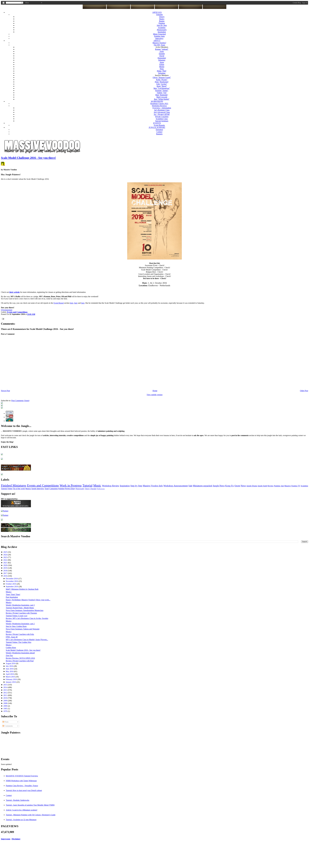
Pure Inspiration (12, 597)
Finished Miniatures (13, 485)
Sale (190, 485)
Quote (237, 485)
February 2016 (11, 679)
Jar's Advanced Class (162, 112)
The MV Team (159, 45)
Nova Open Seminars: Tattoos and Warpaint (22, 629)
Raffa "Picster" (162, 80)
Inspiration (162, 32)
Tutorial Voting (6, 489)
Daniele (162, 54)
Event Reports (159, 125)
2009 (5, 701)
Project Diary (70, 489)
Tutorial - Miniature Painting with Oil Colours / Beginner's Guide (30, 815)
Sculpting (161, 28)
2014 (5, 687)
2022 (5, 560)
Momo (161, 67)
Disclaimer (16, 839)
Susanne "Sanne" (161, 90)
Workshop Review (110, 485)
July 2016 (10, 666)
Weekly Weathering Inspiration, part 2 (20, 624)
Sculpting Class (162, 119)
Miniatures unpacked (202, 485)
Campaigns (53, 489)
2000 (5, 706)
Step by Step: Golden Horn (16, 626)
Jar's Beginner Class (161, 110)
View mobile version (154, 395)
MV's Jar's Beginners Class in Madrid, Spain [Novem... (27, 640)
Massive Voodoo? (159, 43)
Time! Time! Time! (13, 594)
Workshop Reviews (159, 106)
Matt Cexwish (161, 97)
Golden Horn (11, 648)
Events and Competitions (43, 485)
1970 (5, 711)
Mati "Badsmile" (161, 95)
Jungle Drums (251, 486)
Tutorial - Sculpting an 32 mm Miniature (21, 820)
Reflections (101, 489)
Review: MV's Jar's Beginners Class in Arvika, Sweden (27, 618)
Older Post (304, 391)
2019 (5, 568)
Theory (162, 17)
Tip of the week (19, 489)
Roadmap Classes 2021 (159, 104)
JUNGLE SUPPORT (157, 127)
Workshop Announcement (175, 485)
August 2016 (11, 663)
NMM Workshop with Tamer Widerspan (21, 781)
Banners (159, 134)
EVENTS (157, 123)
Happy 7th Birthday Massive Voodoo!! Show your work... (28, 600)
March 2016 (10, 677)
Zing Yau (9, 655)
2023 (5, 557)
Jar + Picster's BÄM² (162, 114)
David (161, 56)
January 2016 (11, 682)
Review (271, 486)
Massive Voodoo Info (153, 485)
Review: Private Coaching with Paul (20, 661)
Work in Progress (71, 485)
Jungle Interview (37, 489)
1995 (5, 709)
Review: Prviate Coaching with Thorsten (21, 613)
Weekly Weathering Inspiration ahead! (20, 653)
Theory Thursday (91, 489)
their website (14, 292)
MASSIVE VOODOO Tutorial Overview (22, 776)
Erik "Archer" (161, 84)
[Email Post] (2, 319)
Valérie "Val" (162, 93)
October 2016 (11, 584)
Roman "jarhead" (161, 49)
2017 (5, 573)
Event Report (59, 303)
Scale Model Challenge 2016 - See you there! (28, 157)
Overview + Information (161, 108)
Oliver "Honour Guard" (162, 77)
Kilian (161, 64)
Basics (161, 19)
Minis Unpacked (159, 34)
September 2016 (12, 586)
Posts (6, 722)
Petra (162, 69)
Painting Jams (159, 36)
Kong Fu (229, 485)
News (243, 485)
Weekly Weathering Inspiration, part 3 (20, 605)
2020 (5, 565)
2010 (5, 698)
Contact (159, 132)
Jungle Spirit (262, 486)
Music (97, 485)
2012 (5, 693)
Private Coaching (161, 117)
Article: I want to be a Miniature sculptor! (21, 810)
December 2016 (12, 579)
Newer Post (5, 391)
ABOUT (157, 41)
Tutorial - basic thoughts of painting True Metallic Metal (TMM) (30, 805)
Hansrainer (162, 58)
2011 (5, 695)
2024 (5, 555)
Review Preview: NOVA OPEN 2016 (20, 658)
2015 (5, 685)
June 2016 (10, 669)
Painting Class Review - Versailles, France (22, 786)
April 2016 (10, 674)
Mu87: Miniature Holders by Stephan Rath (22, 589)
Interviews (159, 38)
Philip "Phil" (162, 71)
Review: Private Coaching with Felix (20, 634)
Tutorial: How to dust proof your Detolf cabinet (24, 790)
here (71, 303)
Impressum (5, 839)
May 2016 (10, 671)
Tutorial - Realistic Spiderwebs (17, 800)
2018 (5, 571)
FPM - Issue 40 (12, 637)
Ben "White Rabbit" (161, 99)
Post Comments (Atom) (20, 401)
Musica (28, 489)
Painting (162, 23)
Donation (159, 130)
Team (47, 489)
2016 (5, 576)
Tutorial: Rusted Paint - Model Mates (20, 608)
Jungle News (219, 485)
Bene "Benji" (162, 86)
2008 (5, 703)
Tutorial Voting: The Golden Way (18, 642)
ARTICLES (157, 12)
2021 (5, 563)
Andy (162, 51)
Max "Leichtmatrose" (162, 88)
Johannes (161, 60)
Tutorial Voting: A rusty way (16, 616)
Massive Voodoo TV (292, 486)
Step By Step (162, 25)
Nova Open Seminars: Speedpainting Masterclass (24, 610)
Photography (162, 30)
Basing (161, 21)
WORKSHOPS (157, 101)
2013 (5, 690)
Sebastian (161, 73)
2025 (5, 552)
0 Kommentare (6, 310)
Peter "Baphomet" (162, 82)
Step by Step (136, 485)
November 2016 (12, 581)
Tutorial (87, 485)
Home (155, 391)
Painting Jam (279, 486)
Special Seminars (161, 121)
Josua (162, 62)
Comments (8, 726)
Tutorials (159, 15)
